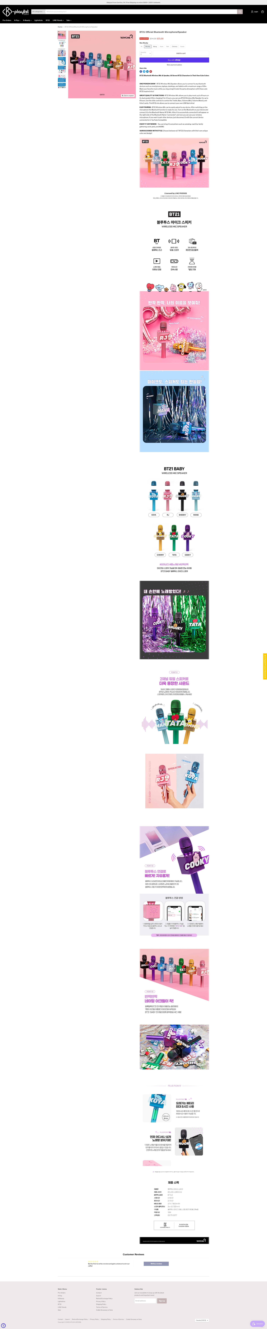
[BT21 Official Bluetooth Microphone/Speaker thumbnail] (62, 35)
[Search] (240, 11)
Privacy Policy (101, 1301)
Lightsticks (38, 20)
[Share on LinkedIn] (147, 71)
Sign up (162, 1301)
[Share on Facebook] (141, 71)
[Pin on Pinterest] (150, 71)
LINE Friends (58, 20)
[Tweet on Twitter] (144, 71)
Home (60, 27)
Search (98, 1296)
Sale (68, 20)
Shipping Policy (101, 1304)
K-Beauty (26, 20)
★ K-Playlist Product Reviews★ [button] (265, 666)
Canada (201, 1320)
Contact (99, 1293)
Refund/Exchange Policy (104, 1298)
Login (256, 12)
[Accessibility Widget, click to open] (3, 1325)
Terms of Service (102, 1307)
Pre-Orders (7, 20)
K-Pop (16, 20)
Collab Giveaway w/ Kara (104, 1310)
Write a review (156, 1264)
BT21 (48, 20)
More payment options (174, 65)
